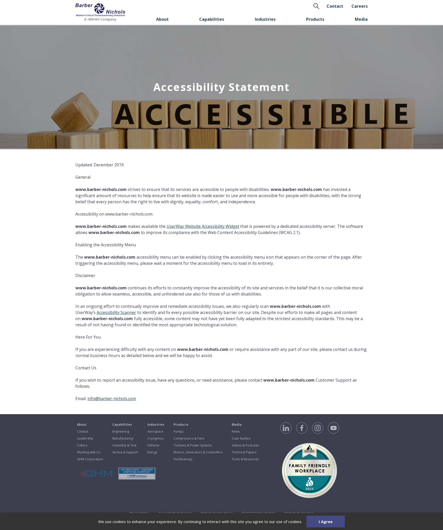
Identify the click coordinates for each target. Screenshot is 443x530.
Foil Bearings (183, 459)
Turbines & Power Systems (193, 445)
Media (361, 19)
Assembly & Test (124, 445)
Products (315, 19)
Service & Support (125, 452)
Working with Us (88, 452)
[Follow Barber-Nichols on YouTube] (333, 428)
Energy (152, 452)
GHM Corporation (90, 459)
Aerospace (155, 431)
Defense (153, 445)
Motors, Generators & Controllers (198, 452)
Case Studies (241, 438)
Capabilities (211, 19)
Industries (265, 19)
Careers (359, 6)
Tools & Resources (245, 459)
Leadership (85, 438)
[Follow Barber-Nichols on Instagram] (318, 428)
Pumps (179, 431)
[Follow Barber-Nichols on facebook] (302, 428)
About (162, 19)
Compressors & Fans (189, 438)
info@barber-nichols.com (111, 398)
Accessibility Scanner (116, 312)
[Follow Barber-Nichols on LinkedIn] (286, 428)
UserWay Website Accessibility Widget (203, 226)
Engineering (120, 431)
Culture (82, 445)
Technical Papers (244, 452)
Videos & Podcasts (245, 445)
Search (316, 6)
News (236, 431)
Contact (335, 6)
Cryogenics (155, 438)
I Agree (326, 521)
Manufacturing (122, 438)
